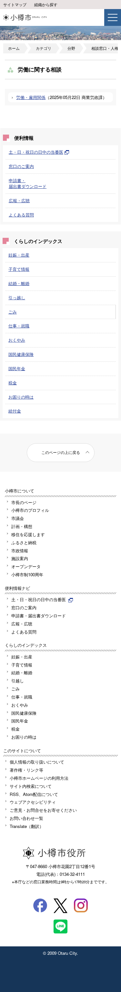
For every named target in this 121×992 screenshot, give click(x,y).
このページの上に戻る (60, 452)
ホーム (14, 48)
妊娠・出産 (18, 255)
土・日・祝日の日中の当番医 (36, 152)
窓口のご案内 (21, 166)
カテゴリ (43, 48)
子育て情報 (18, 269)
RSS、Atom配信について (34, 794)
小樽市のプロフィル (30, 510)
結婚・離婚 (18, 283)
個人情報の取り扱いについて (37, 762)
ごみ (12, 312)
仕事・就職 (18, 326)
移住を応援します (28, 534)
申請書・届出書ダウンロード (27, 183)
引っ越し (16, 297)
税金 (12, 383)
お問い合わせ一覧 (26, 818)
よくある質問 (21, 215)
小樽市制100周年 (27, 574)
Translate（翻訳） (27, 826)
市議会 (17, 518)
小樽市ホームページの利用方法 (39, 778)
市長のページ (23, 502)
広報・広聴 (19, 200)
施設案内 (19, 558)
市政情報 (19, 550)
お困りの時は (21, 397)
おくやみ (16, 340)
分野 (71, 48)
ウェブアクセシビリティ (33, 802)
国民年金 (16, 368)
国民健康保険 (21, 354)
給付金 (14, 411)
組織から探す (45, 4)
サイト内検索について (31, 786)
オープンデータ (26, 566)
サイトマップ (14, 4)
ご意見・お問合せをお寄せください (43, 810)
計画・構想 (21, 526)
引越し (17, 681)
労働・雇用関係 (30, 97)
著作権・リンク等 (26, 770)
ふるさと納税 (23, 542)
